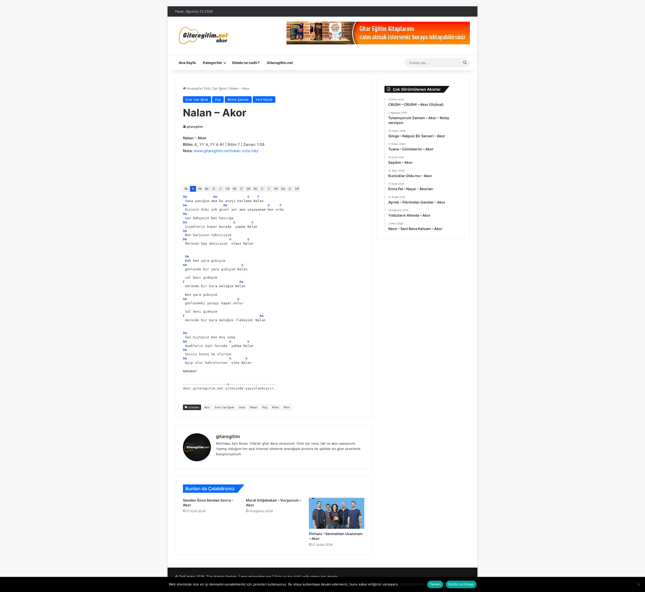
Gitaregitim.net (280, 62)
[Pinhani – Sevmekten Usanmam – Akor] (336, 513)
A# (200, 188)
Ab (186, 188)
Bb (206, 188)
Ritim (275, 407)
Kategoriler (212, 62)
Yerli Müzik (264, 99)
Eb (255, 188)
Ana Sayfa (187, 62)
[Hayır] (638, 584)
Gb (283, 188)
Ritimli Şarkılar (238, 99)
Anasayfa (193, 88)
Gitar (242, 407)
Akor (207, 407)
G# (297, 188)
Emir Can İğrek (215, 88)
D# (248, 188)
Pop (218, 99)
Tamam (435, 584)
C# (227, 188)
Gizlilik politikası (412, 584)
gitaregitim (195, 126)
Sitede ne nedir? (246, 62)
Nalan (253, 407)
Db (234, 188)
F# (276, 188)
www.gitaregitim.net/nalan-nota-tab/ (226, 150)
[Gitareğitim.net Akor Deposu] (204, 36)
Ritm (287, 407)
